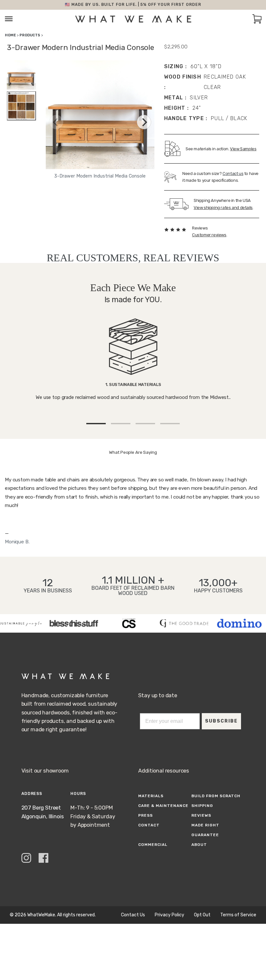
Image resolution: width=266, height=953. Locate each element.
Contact (149, 825)
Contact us (233, 173)
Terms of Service (238, 915)
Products (29, 35)
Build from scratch (215, 796)
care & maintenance (163, 805)
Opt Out (202, 915)
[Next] (144, 122)
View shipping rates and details (223, 207)
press (145, 815)
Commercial (152, 844)
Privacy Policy (169, 915)
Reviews (201, 815)
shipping (202, 805)
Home (10, 35)
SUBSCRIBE (221, 721)
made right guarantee (205, 830)
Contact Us (133, 915)
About (199, 844)
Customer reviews (209, 234)
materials (150, 796)
